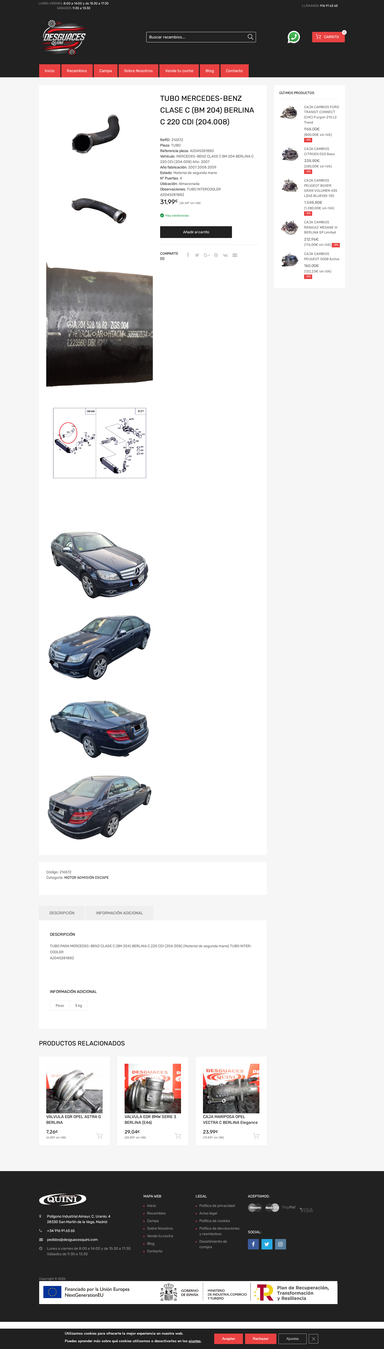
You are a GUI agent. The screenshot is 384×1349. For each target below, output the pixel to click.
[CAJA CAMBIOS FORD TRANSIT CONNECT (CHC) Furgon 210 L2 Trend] (289, 112)
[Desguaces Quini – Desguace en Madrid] (61, 38)
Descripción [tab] (61, 913)
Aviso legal (208, 1213)
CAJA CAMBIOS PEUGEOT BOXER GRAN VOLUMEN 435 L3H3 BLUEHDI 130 (320, 188)
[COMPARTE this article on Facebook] (187, 255)
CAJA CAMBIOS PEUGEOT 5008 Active (321, 256)
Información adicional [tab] (119, 913)
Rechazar (261, 1338)
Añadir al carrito (196, 232)
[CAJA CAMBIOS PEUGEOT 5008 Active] (289, 259)
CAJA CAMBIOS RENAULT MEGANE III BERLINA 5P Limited (321, 227)
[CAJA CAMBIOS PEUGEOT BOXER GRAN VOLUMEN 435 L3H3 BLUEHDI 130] (289, 186)
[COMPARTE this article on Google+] (205, 255)
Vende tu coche (179, 70)
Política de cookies (214, 1221)
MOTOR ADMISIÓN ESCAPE (86, 877)
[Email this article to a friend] (234, 255)
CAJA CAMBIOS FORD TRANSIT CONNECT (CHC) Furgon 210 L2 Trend (321, 114)
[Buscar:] (201, 37)
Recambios (77, 70)
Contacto (234, 70)
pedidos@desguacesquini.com (72, 1239)
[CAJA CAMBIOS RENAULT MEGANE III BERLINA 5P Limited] (289, 227)
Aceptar (228, 1338)
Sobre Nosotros (138, 70)
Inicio (50, 70)
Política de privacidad (217, 1205)
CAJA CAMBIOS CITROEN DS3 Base (319, 151)
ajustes (195, 1341)
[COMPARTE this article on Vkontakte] (224, 255)
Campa (105, 70)
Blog (210, 70)
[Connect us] (253, 1244)
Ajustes (292, 1338)
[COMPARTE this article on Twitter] (196, 255)
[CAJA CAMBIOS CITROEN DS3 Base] (289, 154)
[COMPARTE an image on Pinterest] (215, 255)
